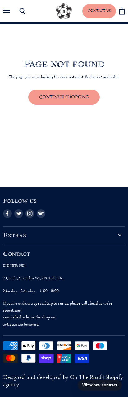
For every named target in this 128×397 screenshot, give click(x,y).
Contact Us (99, 11)
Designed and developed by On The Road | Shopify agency (63, 381)
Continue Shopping (64, 97)
